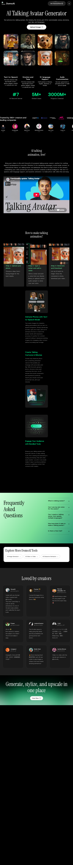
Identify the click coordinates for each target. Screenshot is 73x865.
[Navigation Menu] (69, 3)
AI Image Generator (14, 556)
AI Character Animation (50, 556)
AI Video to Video (31, 556)
